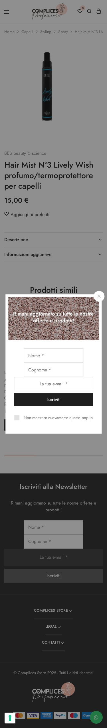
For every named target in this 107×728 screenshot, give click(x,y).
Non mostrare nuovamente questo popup (58, 417)
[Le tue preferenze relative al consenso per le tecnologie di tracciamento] (10, 718)
